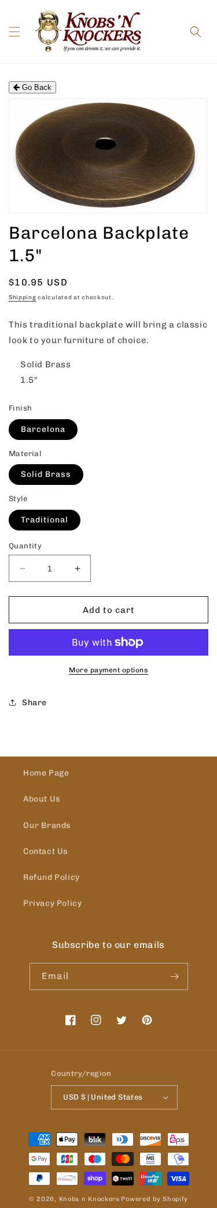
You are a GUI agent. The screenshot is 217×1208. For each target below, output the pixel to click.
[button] (14, 31)
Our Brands (47, 825)
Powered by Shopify (154, 1199)
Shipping (22, 297)
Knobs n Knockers (89, 1199)
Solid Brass (46, 474)
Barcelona (43, 429)
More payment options (108, 670)
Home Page (46, 773)
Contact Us (45, 851)
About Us (42, 799)
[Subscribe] (174, 976)
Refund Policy (51, 877)
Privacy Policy (52, 903)
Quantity (25, 545)
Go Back (36, 87)
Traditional (44, 520)
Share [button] (34, 703)
